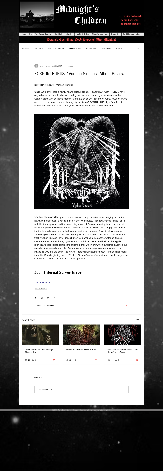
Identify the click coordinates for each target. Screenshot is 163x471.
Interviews (106, 48)
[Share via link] (54, 297)
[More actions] (127, 65)
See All (138, 320)
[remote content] (81, 272)
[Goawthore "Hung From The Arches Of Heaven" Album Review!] (122, 335)
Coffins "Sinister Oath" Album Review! (81, 349)
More (118, 48)
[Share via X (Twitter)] (42, 297)
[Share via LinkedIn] (48, 297)
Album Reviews (75, 48)
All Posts (25, 48)
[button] (138, 48)
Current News (91, 48)
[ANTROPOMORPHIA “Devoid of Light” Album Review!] (40, 335)
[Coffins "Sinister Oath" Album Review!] (81, 335)
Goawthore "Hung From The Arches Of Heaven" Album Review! (122, 351)
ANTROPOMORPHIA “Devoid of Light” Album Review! (39, 351)
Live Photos (38, 48)
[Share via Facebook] (35, 297)
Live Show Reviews (56, 48)
